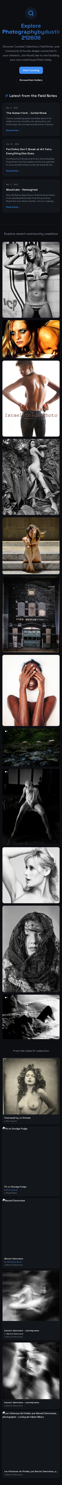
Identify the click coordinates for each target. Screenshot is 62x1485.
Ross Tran (11, 1190)
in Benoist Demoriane (13, 1265)
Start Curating (31, 70)
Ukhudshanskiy (13, 1262)
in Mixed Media (10, 1193)
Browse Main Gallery (31, 80)
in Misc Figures (10, 1121)
